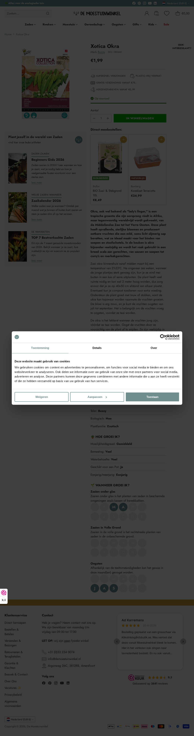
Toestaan (152, 396)
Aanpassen (95, 396)
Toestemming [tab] (40, 347)
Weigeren (41, 396)
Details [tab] (97, 347)
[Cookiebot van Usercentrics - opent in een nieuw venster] (162, 337)
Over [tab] (154, 347)
